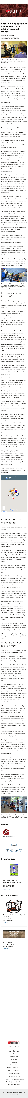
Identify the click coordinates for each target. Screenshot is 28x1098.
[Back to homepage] (5, 2)
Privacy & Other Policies (14, 1067)
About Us (14, 1059)
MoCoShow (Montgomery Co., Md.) (14, 1079)
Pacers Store (14, 1065)
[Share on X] (11, 850)
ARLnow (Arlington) (14, 1070)
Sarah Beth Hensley (9, 35)
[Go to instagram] (18, 1050)
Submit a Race (14, 1056)
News (3, 20)
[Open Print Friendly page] (20, 850)
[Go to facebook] (14, 1050)
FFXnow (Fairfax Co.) (14, 1076)
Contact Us (14, 1062)
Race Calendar (14, 1054)
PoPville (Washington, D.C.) (14, 1082)
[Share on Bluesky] (16, 850)
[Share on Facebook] (7, 850)
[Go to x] (10, 1050)
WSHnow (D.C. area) (14, 1084)
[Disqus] (14, 975)
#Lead (14, 845)
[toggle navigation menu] (26, 2)
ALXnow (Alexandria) (14, 1073)
